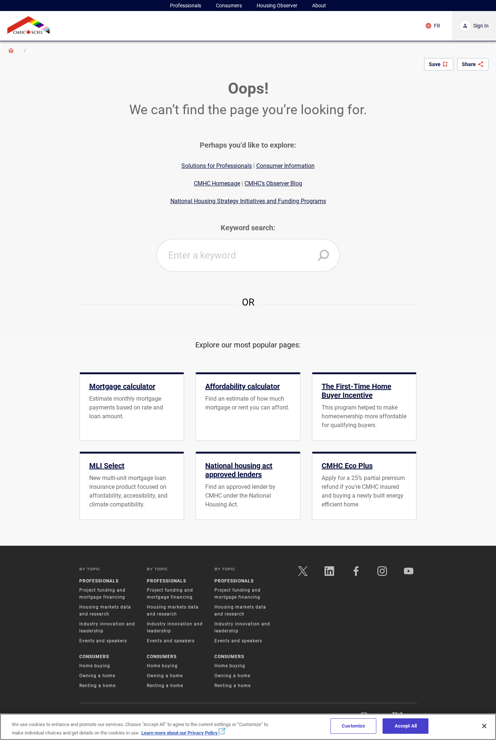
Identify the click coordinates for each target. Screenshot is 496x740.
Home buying (94, 665)
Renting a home (97, 685)
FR (437, 26)
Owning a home (97, 675)
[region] (248, 727)
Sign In (481, 26)
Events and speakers (103, 640)
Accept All (406, 726)
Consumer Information (285, 165)
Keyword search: (248, 227)
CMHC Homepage (217, 183)
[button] (323, 255)
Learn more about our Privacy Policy (180, 732)
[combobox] (248, 255)
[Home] (11, 50)
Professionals (99, 581)
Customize (353, 726)
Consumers (94, 656)
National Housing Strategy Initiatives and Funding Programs (248, 201)
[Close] (484, 726)
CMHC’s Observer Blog (273, 183)
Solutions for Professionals (216, 165)
